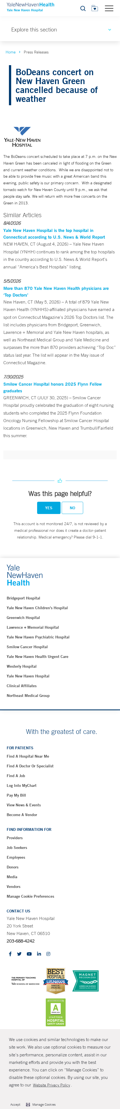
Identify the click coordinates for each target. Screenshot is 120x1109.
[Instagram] (48, 954)
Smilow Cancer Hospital (27, 646)
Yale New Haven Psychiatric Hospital (38, 637)
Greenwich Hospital (23, 617)
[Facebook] (10, 954)
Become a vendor (22, 814)
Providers (15, 837)
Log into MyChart (22, 785)
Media (12, 876)
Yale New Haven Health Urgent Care (37, 656)
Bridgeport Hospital (23, 598)
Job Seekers (17, 847)
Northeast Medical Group (28, 695)
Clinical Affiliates (22, 685)
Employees (16, 857)
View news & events (24, 804)
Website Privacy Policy (51, 1085)
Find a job (16, 775)
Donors (12, 867)
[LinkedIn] (39, 954)
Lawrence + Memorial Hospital (33, 627)
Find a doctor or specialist (30, 765)
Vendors (13, 886)
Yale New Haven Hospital (28, 676)
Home (11, 52)
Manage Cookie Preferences (30, 896)
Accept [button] (15, 1104)
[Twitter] (19, 954)
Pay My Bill (16, 795)
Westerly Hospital (22, 666)
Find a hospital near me (28, 756)
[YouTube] (29, 954)
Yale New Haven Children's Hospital (37, 607)
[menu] (109, 8)
